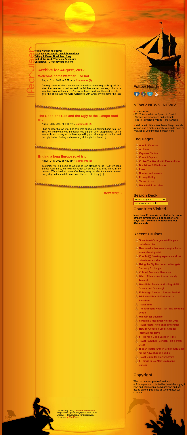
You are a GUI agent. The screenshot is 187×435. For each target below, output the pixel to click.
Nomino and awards (150, 173)
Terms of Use (146, 181)
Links (142, 169)
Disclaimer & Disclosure (152, 165)
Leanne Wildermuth (85, 410)
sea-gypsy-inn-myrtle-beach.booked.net (57, 53)
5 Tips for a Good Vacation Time (157, 336)
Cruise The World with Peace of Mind (160, 161)
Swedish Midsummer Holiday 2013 (158, 320)
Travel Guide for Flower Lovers (156, 357)
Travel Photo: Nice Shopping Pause (159, 324)
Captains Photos (148, 153)
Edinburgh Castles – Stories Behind (159, 292)
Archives (144, 149)
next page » (113, 192)
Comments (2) (84, 80)
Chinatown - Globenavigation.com (54, 61)
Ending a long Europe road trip (62, 156)
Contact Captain (148, 157)
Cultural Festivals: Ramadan (155, 272)
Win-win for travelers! (151, 316)
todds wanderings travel (48, 50)
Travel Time (145, 304)
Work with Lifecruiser (151, 185)
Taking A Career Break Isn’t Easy (53, 56)
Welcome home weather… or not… (65, 76)
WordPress (74, 417)
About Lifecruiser (149, 145)
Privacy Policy (147, 177)
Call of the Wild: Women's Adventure (55, 59)
